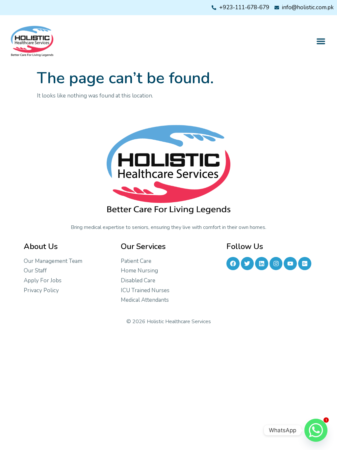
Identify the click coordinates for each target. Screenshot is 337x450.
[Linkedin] (261, 263)
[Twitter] (247, 263)
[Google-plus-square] (304, 263)
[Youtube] (290, 263)
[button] (321, 41)
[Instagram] (276, 263)
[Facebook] (233, 263)
